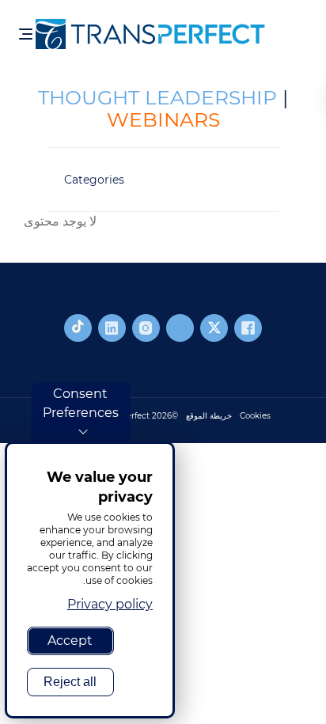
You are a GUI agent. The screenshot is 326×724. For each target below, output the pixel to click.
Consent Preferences (81, 403)
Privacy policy (110, 604)
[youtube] (180, 328)
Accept (70, 640)
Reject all (70, 681)
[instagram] (146, 328)
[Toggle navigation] (26, 34)
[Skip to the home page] (167, 34)
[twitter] (214, 328)
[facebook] (248, 328)
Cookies (255, 416)
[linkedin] (112, 328)
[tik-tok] (78, 328)
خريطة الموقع (209, 416)
